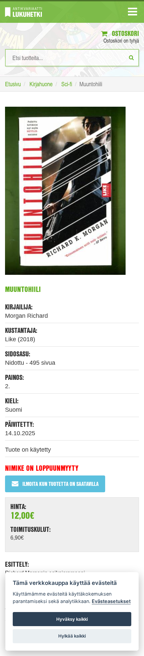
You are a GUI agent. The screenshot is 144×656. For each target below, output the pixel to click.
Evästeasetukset (111, 601)
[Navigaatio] (132, 13)
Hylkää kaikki (72, 636)
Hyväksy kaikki (72, 619)
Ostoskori (124, 33)
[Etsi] (131, 57)
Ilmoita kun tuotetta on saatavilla (60, 484)
